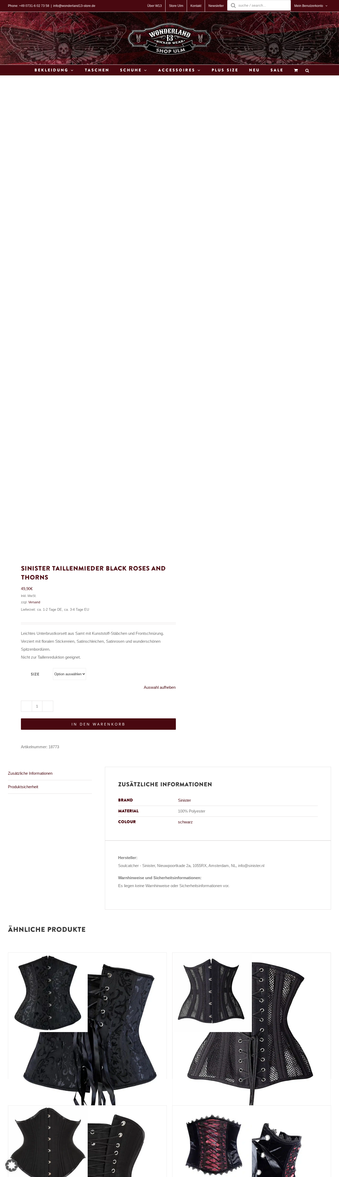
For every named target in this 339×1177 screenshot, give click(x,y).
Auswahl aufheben (160, 687)
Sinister (184, 800)
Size (35, 674)
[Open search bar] (307, 70)
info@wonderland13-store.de (74, 6)
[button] (11, 1165)
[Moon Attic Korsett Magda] (48, 956)
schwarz (185, 822)
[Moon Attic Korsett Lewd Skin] (212, 956)
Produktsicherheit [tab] (23, 786)
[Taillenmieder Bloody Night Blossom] (212, 1109)
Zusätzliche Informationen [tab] (30, 773)
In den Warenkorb (99, 724)
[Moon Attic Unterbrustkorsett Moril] (48, 1109)
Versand (34, 602)
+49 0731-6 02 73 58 (34, 6)
